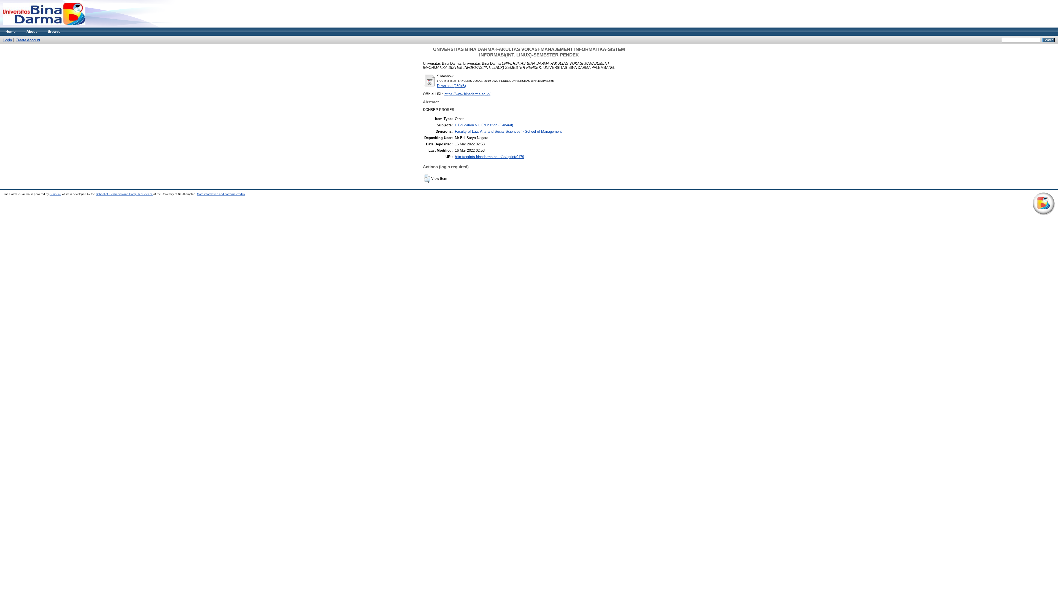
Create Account (28, 40)
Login (7, 40)
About (31, 31)
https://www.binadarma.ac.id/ (467, 94)
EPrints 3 (55, 193)
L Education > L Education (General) (484, 125)
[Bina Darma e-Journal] (44, 26)
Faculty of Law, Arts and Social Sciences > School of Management (508, 131)
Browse (54, 31)
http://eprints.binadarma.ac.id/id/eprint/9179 (489, 157)
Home (10, 31)
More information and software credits (221, 193)
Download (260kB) (451, 86)
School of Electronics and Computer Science (124, 193)
